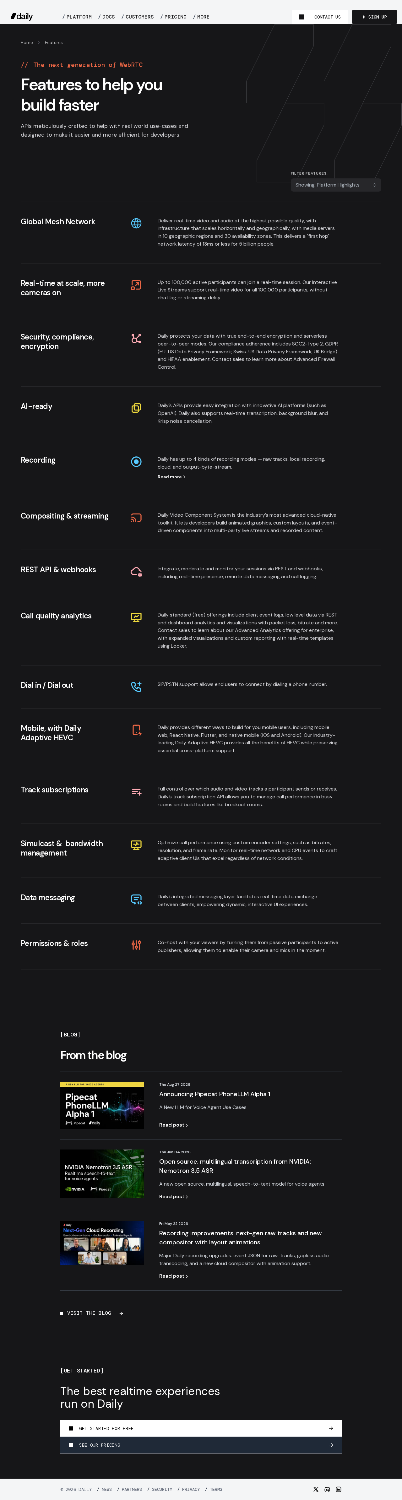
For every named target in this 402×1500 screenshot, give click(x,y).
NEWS (104, 1489)
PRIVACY (188, 1489)
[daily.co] (22, 17)
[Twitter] (316, 1489)
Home (27, 42)
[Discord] (327, 1489)
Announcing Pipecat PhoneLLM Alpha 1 (214, 1094)
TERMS (213, 1489)
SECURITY (159, 1489)
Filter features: (309, 173)
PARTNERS (129, 1489)
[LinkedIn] (338, 1489)
